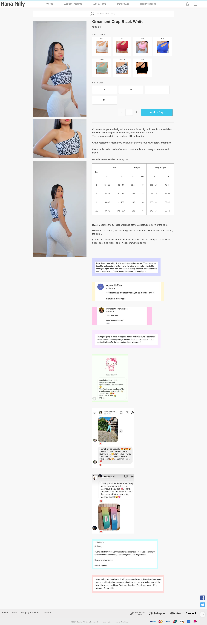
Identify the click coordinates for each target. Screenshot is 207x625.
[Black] (142, 68)
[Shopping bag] (196, 3)
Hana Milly (13, 4)
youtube (171, 610)
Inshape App (123, 4)
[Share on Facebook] (202, 598)
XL (104, 100)
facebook (189, 610)
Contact (14, 612)
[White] (101, 46)
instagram (152, 610)
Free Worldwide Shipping (105, 14)
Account (187, 2)
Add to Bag (157, 112)
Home (5, 612)
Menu (203, 2)
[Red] (122, 46)
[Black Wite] (122, 68)
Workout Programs (73, 4)
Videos (49, 4)
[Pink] (142, 46)
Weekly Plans (99, 4)
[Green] (101, 68)
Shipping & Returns (30, 612)
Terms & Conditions (121, 622)
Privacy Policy (106, 622)
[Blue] (162, 46)
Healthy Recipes (148, 4)
